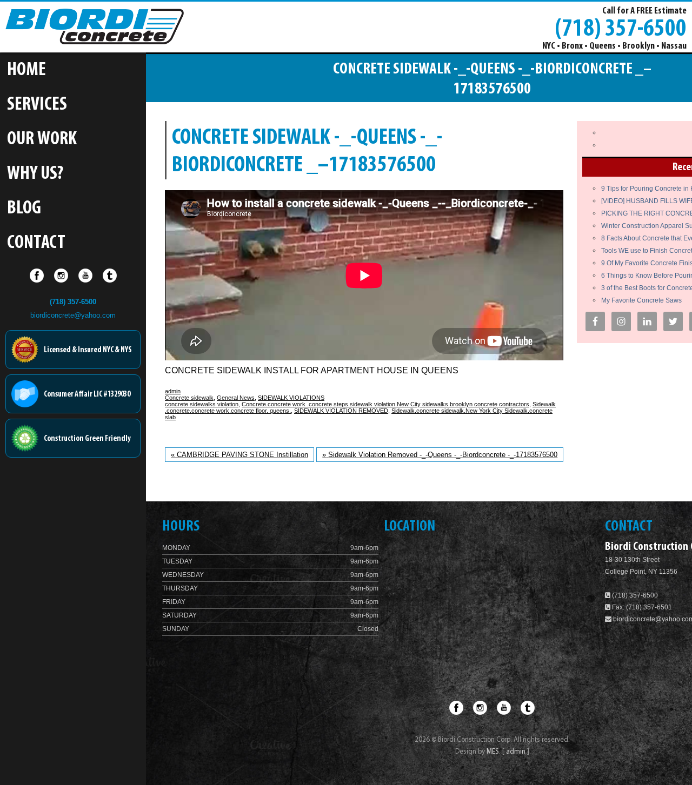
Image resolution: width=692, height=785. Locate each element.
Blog (24, 208)
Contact (36, 243)
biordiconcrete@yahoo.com (73, 315)
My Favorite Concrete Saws (641, 300)
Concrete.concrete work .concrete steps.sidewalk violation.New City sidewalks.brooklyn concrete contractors (385, 404)
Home (26, 70)
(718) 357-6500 (621, 27)
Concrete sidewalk (189, 397)
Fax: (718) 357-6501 (641, 607)
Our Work (42, 139)
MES (493, 751)
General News (236, 397)
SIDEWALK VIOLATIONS (291, 397)
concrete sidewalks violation (201, 404)
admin (173, 391)
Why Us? (35, 174)
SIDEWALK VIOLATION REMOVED (341, 410)
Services (37, 105)
